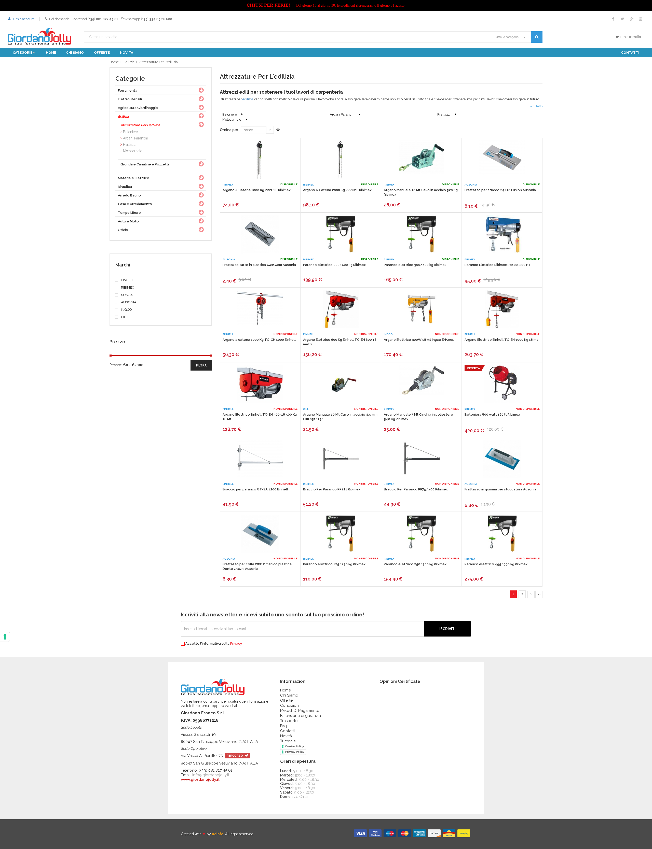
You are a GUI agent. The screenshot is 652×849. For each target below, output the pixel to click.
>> (538, 594)
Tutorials (287, 741)
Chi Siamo (289, 695)
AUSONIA (128, 302)
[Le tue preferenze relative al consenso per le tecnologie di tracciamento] (5, 637)
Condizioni (290, 705)
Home (51, 52)
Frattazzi (130, 145)
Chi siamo (75, 52)
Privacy (236, 643)
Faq (283, 726)
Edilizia (129, 62)
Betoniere (130, 132)
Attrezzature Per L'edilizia (158, 62)
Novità (126, 52)
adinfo (217, 834)
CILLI (124, 317)
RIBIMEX (127, 287)
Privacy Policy (294, 752)
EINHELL (127, 280)
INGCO (126, 310)
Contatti (630, 52)
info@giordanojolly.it (210, 775)
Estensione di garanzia (300, 715)
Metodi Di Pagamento (299, 710)
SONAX (126, 295)
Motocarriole (132, 151)
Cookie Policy (294, 746)
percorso (235, 755)
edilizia (247, 99)
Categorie (22, 52)
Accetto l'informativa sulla (213, 643)
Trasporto (289, 720)
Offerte (102, 52)
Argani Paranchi (135, 138)
